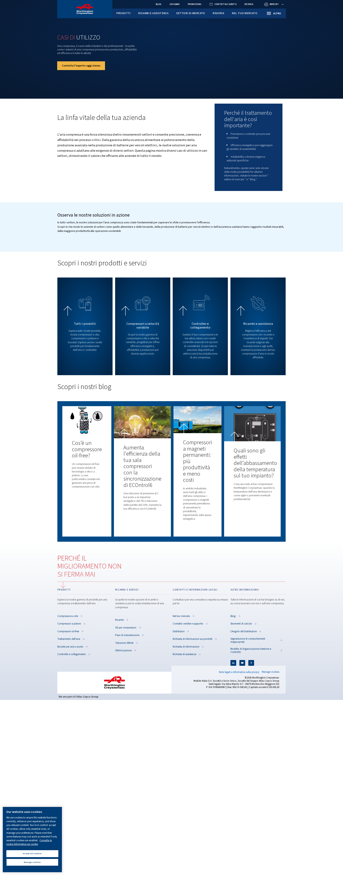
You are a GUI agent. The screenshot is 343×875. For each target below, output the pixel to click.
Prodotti (123, 13)
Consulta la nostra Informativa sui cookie (29, 842)
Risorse (218, 13)
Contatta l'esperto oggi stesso (81, 66)
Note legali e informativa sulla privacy (239, 672)
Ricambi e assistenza (153, 13)
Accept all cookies (32, 853)
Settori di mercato (190, 13)
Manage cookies (270, 672)
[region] (32, 839)
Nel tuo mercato (244, 13)
